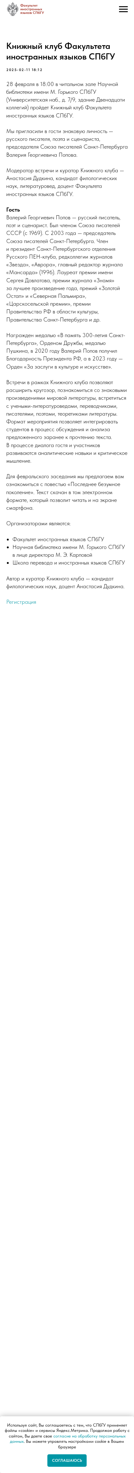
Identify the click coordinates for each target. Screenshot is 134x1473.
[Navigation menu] (123, 9)
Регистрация (21, 601)
